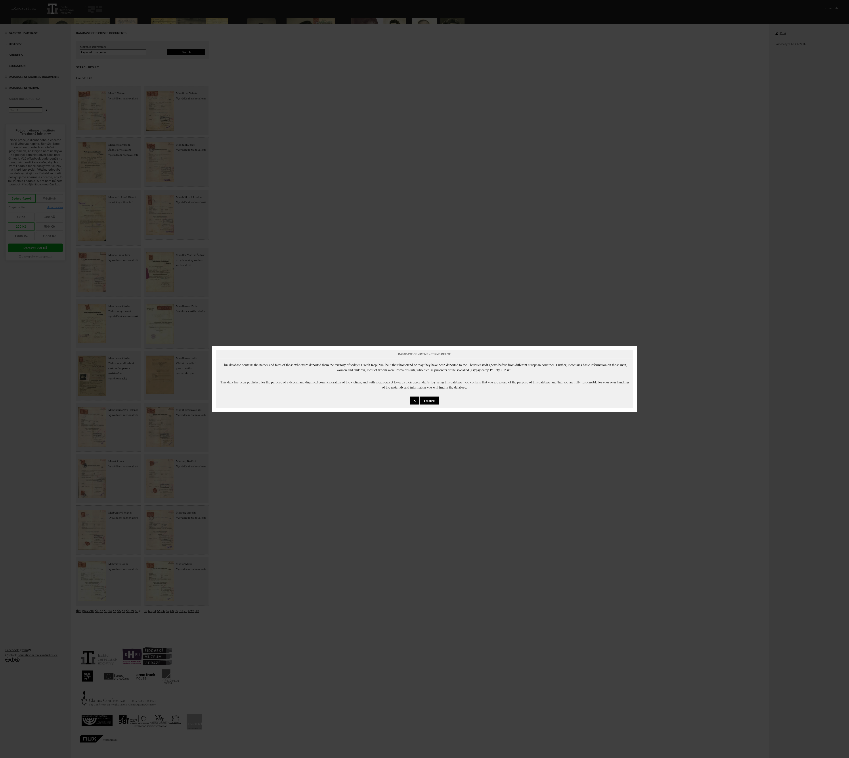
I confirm (429, 400)
